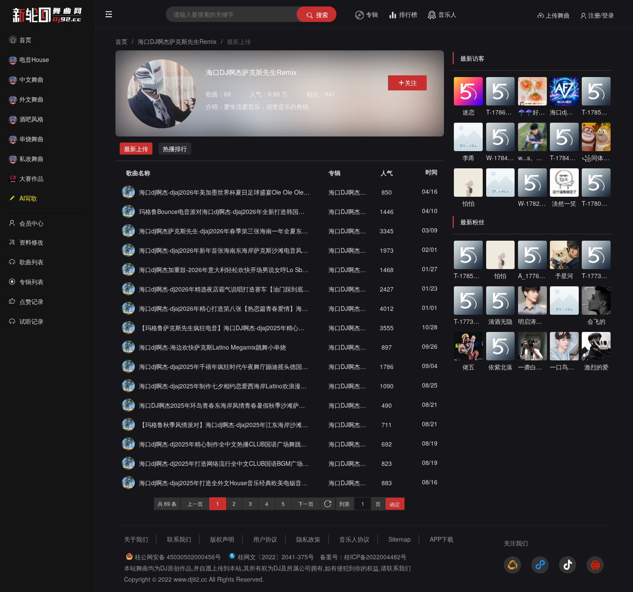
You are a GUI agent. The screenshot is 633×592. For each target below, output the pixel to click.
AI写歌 (28, 198)
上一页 (195, 503)
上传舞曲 (558, 15)
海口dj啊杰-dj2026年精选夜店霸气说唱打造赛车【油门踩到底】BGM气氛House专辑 (224, 289)
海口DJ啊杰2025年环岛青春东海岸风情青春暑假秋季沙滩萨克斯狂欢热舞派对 (224, 405)
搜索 (322, 14)
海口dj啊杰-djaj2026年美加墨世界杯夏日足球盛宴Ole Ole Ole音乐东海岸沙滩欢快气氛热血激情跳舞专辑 (224, 192)
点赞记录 (31, 301)
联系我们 (179, 539)
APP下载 (441, 539)
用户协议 (265, 539)
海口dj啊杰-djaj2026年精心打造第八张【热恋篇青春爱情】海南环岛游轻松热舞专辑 (224, 308)
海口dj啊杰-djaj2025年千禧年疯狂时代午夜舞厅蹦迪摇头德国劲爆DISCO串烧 (224, 366)
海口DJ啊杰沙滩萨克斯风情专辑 (348, 192)
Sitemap (399, 539)
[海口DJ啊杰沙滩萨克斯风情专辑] (128, 191)
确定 (395, 504)
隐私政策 (308, 539)
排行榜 (408, 14)
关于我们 (136, 539)
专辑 (372, 14)
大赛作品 (31, 178)
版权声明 (222, 539)
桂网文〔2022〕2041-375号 (276, 556)
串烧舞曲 (31, 138)
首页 (25, 39)
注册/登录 (601, 15)
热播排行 (175, 148)
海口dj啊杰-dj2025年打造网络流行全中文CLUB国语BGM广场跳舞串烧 (224, 463)
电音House (34, 59)
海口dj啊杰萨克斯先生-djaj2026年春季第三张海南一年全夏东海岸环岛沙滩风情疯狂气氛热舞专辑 (224, 230)
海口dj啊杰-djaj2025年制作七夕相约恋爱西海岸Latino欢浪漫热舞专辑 (224, 385)
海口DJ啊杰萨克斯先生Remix (177, 41)
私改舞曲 (31, 158)
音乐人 (447, 14)
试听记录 (31, 321)
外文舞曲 (31, 99)
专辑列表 (31, 281)
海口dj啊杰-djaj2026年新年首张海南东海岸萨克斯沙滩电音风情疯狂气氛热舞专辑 (224, 250)
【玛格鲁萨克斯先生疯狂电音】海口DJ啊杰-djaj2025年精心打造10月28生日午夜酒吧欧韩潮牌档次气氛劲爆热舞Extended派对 (224, 327)
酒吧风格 (31, 119)
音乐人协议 (354, 539)
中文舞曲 (31, 79)
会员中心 (31, 223)
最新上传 (136, 148)
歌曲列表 (31, 261)
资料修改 (31, 242)
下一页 (305, 503)
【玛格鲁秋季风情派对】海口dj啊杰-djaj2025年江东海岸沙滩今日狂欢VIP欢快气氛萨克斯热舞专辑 (224, 424)
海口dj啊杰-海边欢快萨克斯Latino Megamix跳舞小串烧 (212, 347)
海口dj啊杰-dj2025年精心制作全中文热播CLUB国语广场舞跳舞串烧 (224, 444)
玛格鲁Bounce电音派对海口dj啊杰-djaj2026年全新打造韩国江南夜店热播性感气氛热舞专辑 (224, 211)
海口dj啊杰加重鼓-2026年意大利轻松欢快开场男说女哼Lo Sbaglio (224, 269)
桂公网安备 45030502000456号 (178, 556)
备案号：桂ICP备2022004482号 (363, 556)
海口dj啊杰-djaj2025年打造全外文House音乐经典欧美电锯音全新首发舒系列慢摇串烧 (224, 482)
